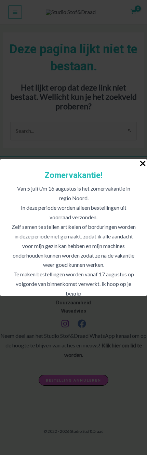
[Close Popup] (142, 163)
